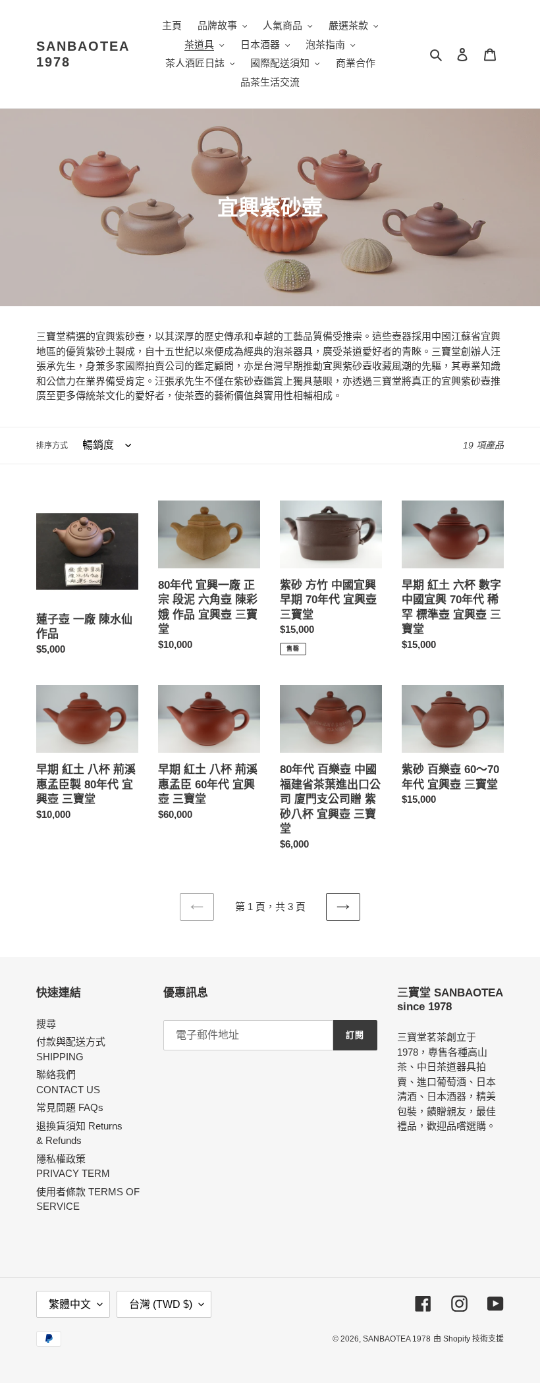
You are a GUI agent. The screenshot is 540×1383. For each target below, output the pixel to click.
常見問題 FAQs (69, 1107)
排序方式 (52, 445)
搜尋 (46, 1023)
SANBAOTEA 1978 (82, 54)
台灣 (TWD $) (160, 1304)
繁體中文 (70, 1304)
